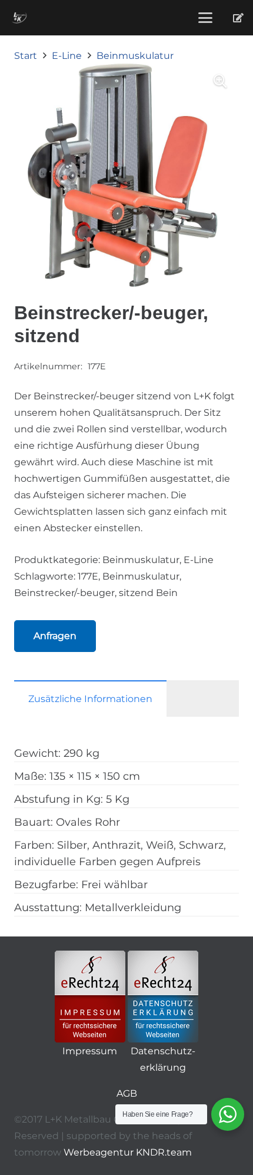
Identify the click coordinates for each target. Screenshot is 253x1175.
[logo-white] (19, 18)
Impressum (89, 1051)
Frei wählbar (114, 884)
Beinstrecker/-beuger (64, 592)
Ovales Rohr (88, 822)
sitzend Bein (148, 592)
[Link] (238, 17)
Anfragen (55, 635)
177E (88, 576)
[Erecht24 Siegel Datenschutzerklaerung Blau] (163, 996)
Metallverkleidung (133, 907)
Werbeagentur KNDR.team (128, 1152)
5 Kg (117, 799)
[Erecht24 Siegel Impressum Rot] (90, 996)
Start (25, 55)
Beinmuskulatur (135, 55)
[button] (205, 18)
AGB (126, 1093)
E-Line (67, 55)
